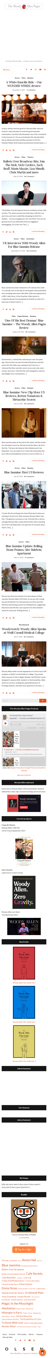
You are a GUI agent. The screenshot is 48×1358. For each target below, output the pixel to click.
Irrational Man (34, 1292)
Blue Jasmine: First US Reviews (24, 472)
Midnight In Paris (12, 1312)
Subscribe (32, 728)
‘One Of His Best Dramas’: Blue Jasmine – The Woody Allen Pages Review (24, 324)
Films (24, 78)
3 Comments (31, 90)
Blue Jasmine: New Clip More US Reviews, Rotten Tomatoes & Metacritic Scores (24, 395)
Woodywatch (24, 625)
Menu (7, 70)
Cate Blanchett (9, 1277)
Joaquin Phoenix (23, 1297)
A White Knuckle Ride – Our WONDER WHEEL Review (24, 84)
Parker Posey (27, 1313)
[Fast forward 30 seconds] (21, 724)
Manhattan (9, 1308)
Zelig (39, 1326)
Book (5, 1334)
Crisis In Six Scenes (32, 1281)
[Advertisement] (24, 34)
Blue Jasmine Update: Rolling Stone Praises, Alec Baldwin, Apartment (24, 549)
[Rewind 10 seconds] (11, 724)
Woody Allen (8, 1337)
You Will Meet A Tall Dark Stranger (27, 1326)
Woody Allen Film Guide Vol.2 (24, 1022)
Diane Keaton (25, 1284)
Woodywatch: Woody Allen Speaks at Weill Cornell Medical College (24, 630)
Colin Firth (27, 1278)
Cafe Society (34, 1273)
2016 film (5, 1260)
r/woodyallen (24, 1237)
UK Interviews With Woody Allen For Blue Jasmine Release (24, 245)
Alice (19, 1260)
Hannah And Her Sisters (13, 1293)
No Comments (29, 176)
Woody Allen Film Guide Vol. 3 (24, 1061)
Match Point (20, 1309)
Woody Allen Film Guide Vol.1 (24, 983)
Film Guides (21, 1334)
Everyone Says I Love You (26, 1289)
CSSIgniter (34, 1353)
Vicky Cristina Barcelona (33, 1323)
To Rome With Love (12, 1322)
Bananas (39, 1260)
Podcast (12, 1334)
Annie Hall (29, 1260)
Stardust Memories (24, 1316)
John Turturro (35, 1297)
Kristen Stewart (17, 1300)
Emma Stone (9, 1288)
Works (31, 1334)
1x (16, 724)
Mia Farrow (29, 1309)
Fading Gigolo (40, 1289)
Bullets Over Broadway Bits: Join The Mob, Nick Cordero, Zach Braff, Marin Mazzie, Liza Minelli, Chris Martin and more (24, 167)
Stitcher (24, 770)
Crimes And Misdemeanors (13, 1281)
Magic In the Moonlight (17, 1303)
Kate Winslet (6, 1300)
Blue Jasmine (11, 1265)
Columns (39, 1334)
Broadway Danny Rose (29, 1266)
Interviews (30, 239)
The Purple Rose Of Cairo (30, 1319)
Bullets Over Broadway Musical (13, 1274)
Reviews (30, 78)
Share (42, 728)
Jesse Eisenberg (9, 1296)
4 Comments (29, 557)
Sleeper (13, 1316)
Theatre (30, 157)
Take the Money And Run (10, 1319)
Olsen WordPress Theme (19, 1353)
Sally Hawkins (6, 1316)
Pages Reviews (23, 316)
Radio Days (37, 1313)
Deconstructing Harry (10, 1284)
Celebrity (19, 1278)
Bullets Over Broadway (13, 1269)
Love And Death (29, 1300)
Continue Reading (38, 150)
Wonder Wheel (9, 1326)
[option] (24, 743)
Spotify (41, 768)
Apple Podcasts (17, 768)
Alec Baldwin (13, 1260)
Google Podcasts (31, 768)
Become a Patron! (24, 775)
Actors (17, 78)
